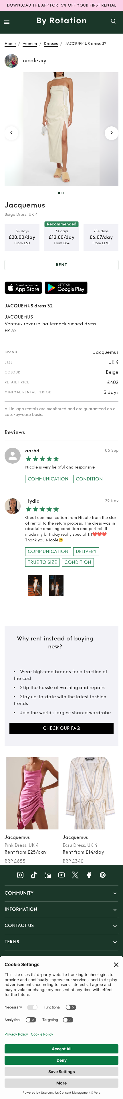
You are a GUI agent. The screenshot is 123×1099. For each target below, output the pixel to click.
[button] (61, 893)
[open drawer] (7, 22)
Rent (61, 264)
